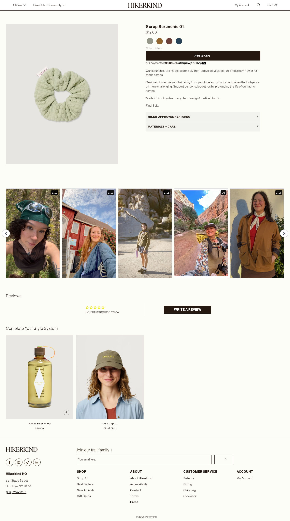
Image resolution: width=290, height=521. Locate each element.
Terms (134, 496)
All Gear (17, 5)
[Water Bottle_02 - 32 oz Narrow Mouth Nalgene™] (39, 377)
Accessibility (139, 484)
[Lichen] (149, 40)
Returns (188, 478)
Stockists (189, 496)
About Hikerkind (141, 478)
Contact (135, 490)
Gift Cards (84, 496)
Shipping (189, 490)
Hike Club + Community (47, 5)
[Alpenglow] (159, 40)
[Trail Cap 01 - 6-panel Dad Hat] (109, 377)
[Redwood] (168, 40)
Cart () (272, 5)
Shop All (82, 478)
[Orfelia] (178, 40)
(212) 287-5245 (16, 492)
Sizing (187, 484)
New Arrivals (85, 490)
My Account (242, 5)
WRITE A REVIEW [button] (187, 309)
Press (134, 502)
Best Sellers (85, 484)
